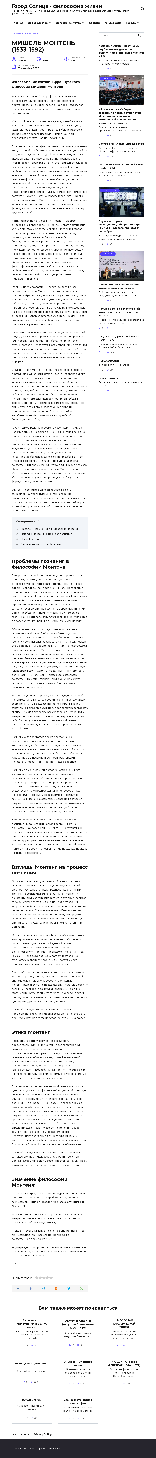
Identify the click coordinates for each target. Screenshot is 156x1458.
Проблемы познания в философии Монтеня (49, 528)
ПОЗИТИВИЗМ (31, 1400)
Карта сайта (20, 1434)
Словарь (95, 22)
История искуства (68, 22)
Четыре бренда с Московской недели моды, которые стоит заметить (119, 312)
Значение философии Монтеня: (41, 544)
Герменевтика (108, 378)
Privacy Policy (43, 1434)
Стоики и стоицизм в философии (78, 1401)
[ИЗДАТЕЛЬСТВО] (121, 215)
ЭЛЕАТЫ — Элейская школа (78, 1363)
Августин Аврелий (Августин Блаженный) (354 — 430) (78, 1324)
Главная (17, 22)
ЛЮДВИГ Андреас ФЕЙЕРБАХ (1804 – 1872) (119, 338)
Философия (113, 22)
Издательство (38, 22)
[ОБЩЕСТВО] (121, 103)
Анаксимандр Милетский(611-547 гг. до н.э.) (32, 1324)
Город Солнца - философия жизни (57, 6)
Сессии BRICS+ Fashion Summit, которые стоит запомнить (120, 286)
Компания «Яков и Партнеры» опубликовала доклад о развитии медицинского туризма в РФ (121, 51)
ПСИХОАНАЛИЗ (109, 360)
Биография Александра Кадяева (121, 143)
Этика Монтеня (30, 539)
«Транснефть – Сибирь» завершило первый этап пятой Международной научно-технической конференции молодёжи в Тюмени (120, 116)
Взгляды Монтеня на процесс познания (46, 533)
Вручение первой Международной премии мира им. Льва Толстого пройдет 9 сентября (119, 226)
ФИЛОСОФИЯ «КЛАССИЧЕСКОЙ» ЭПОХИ (124, 1324)
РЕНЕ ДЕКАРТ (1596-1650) (31, 1363)
